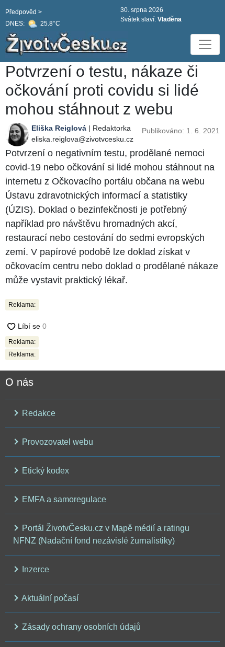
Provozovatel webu (56, 441)
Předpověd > (23, 12)
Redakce (37, 413)
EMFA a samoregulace (63, 499)
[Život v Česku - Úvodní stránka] (68, 44)
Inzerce (34, 569)
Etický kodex (44, 470)
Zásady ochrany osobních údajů (80, 626)
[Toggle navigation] (205, 44)
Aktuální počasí (49, 598)
